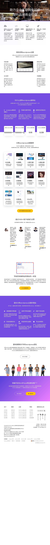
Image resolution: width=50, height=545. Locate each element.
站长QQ (42, 417)
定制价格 (13, 413)
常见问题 (39, 2)
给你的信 (5, 415)
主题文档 (31, 413)
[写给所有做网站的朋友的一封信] (25, 267)
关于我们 (5, 410)
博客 (31, 2)
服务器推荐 (32, 417)
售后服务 (13, 412)
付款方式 (13, 417)
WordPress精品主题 (22, 410)
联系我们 (5, 412)
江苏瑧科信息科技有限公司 (19, 425)
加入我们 (5, 413)
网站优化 (31, 412)
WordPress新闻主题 (22, 417)
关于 (35, 2)
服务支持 (13, 410)
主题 (20, 2)
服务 (24, 2)
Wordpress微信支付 (7, 440)
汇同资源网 (23, 440)
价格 (27, 2)
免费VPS (13, 440)
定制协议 (13, 415)
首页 (16, 2)
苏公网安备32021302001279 (40, 442)
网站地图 (44, 417)
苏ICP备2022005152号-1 (39, 440)
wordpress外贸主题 (22, 413)
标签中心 (31, 415)
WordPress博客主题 (22, 415)
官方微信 (40, 417)
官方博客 (5, 417)
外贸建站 (31, 410)
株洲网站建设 (18, 440)
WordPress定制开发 (9, 433)
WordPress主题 (15, 431)
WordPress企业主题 (22, 412)
